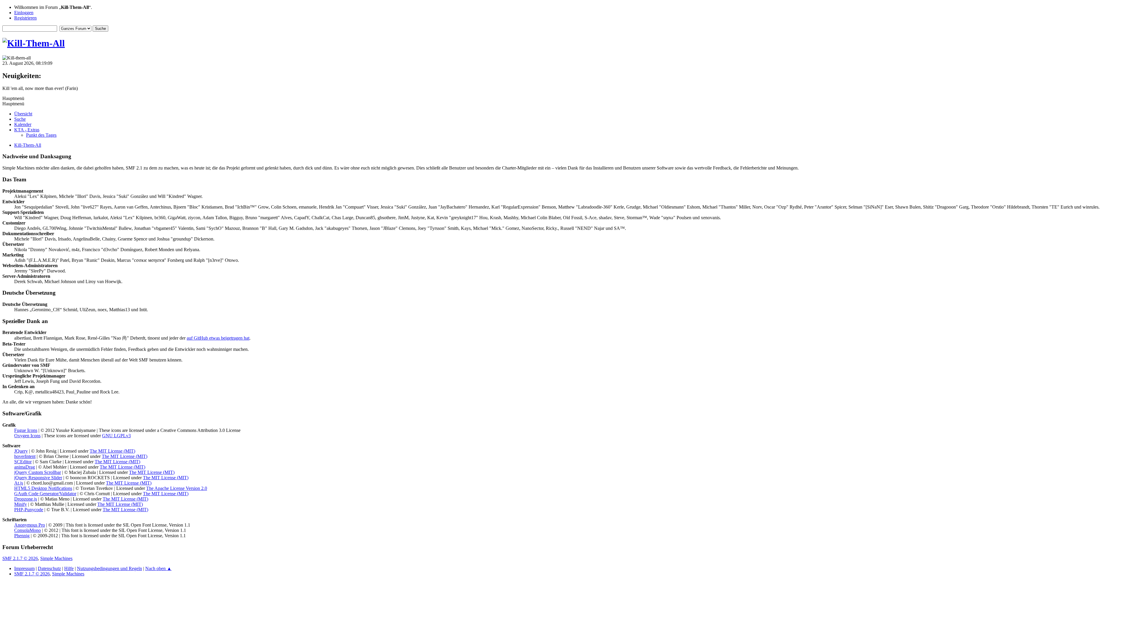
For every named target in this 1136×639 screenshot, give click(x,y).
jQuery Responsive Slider (38, 477)
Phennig (22, 535)
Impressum (24, 568)
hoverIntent (25, 456)
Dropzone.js (25, 498)
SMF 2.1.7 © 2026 (20, 558)
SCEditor (23, 461)
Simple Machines (56, 558)
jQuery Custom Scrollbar (37, 472)
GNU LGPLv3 (116, 435)
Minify (20, 504)
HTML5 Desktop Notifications (43, 488)
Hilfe (69, 568)
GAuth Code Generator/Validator (45, 493)
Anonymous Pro (29, 524)
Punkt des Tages (41, 135)
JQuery (21, 451)
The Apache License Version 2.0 (176, 488)
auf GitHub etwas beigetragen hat (218, 338)
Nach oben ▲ (158, 568)
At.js (18, 482)
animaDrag (24, 466)
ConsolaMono (27, 530)
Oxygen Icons (27, 435)
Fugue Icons (25, 430)
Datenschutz (49, 568)
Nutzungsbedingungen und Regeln (109, 568)
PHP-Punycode (28, 509)
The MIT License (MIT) (112, 451)
